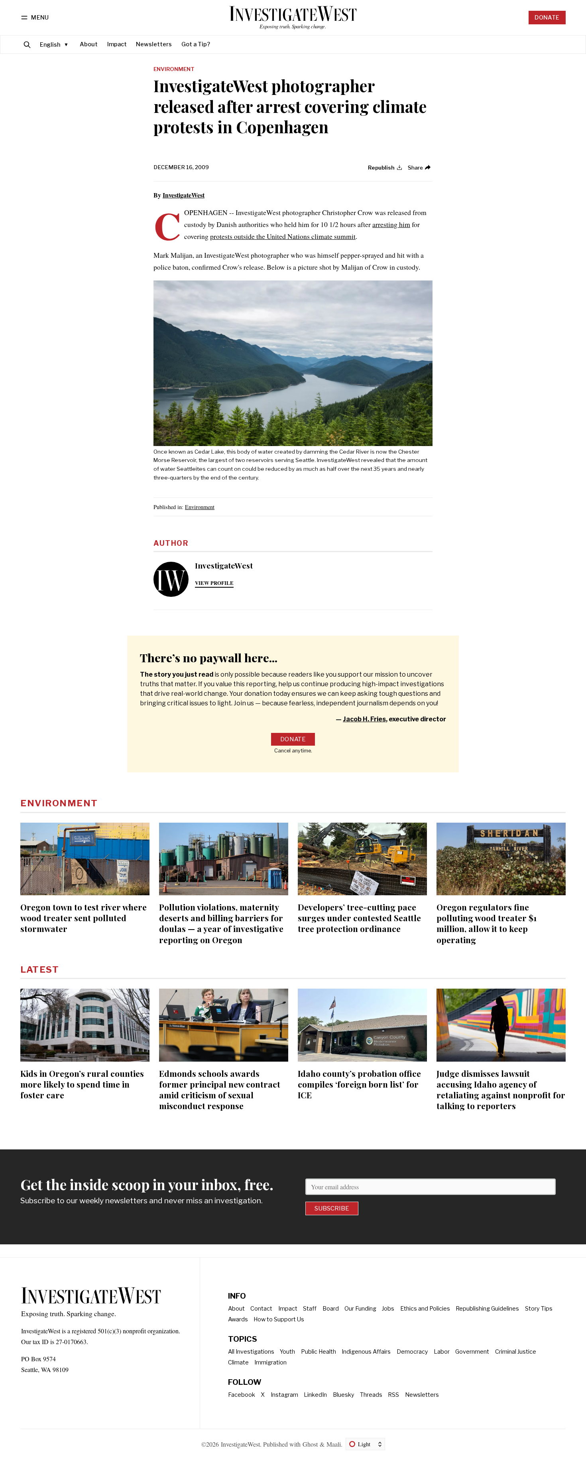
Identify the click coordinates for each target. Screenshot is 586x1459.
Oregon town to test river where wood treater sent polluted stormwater (83, 917)
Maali (333, 1444)
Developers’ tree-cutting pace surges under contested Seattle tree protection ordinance (359, 917)
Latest (39, 969)
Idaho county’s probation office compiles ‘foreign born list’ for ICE (359, 1084)
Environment (174, 69)
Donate (547, 17)
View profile (214, 582)
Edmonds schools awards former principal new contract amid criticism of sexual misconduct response (219, 1089)
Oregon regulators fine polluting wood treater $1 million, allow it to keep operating (487, 923)
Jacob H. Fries (364, 719)
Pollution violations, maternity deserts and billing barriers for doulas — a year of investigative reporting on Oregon (221, 923)
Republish (381, 167)
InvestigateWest (184, 194)
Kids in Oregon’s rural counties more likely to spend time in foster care (82, 1084)
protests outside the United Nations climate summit (283, 236)
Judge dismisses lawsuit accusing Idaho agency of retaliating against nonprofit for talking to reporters (501, 1089)
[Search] (27, 44)
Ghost (310, 1444)
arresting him (391, 224)
